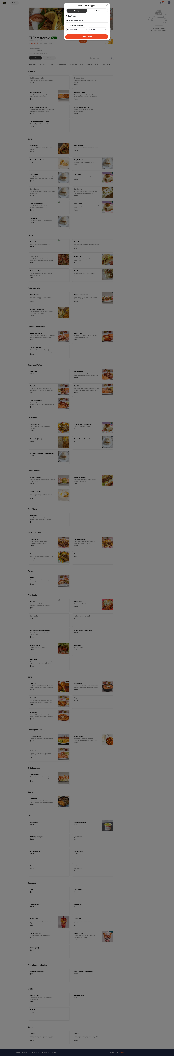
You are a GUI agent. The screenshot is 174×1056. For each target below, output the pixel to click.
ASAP (76, 20)
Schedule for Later (76, 25)
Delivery (97, 11)
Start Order (87, 37)
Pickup (76, 11)
